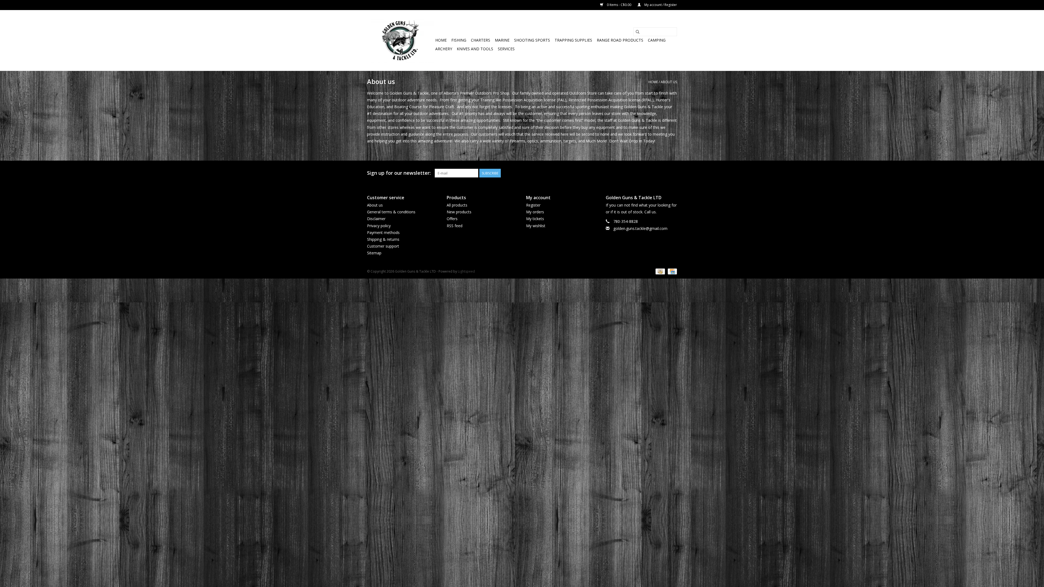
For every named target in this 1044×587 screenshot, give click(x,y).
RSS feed (454, 225)
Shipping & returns (383, 239)
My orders (535, 211)
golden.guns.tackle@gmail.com (640, 228)
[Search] (637, 31)
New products (459, 211)
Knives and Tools (475, 48)
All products (457, 205)
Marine (502, 40)
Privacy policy (379, 225)
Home (441, 40)
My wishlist (535, 225)
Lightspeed (466, 271)
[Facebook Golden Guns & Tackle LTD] (672, 173)
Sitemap (374, 252)
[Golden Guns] (400, 40)
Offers (452, 218)
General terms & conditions (391, 211)
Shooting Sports (532, 40)
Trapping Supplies (573, 40)
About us (669, 82)
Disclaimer (376, 218)
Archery (443, 48)
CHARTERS (480, 40)
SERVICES (506, 48)
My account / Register (660, 4)
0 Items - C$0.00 (619, 4)
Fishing (458, 40)
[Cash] (660, 271)
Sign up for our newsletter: (399, 173)
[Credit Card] (671, 271)
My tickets (535, 218)
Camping (657, 40)
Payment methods (383, 232)
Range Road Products (620, 40)
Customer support (383, 246)
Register (533, 205)
